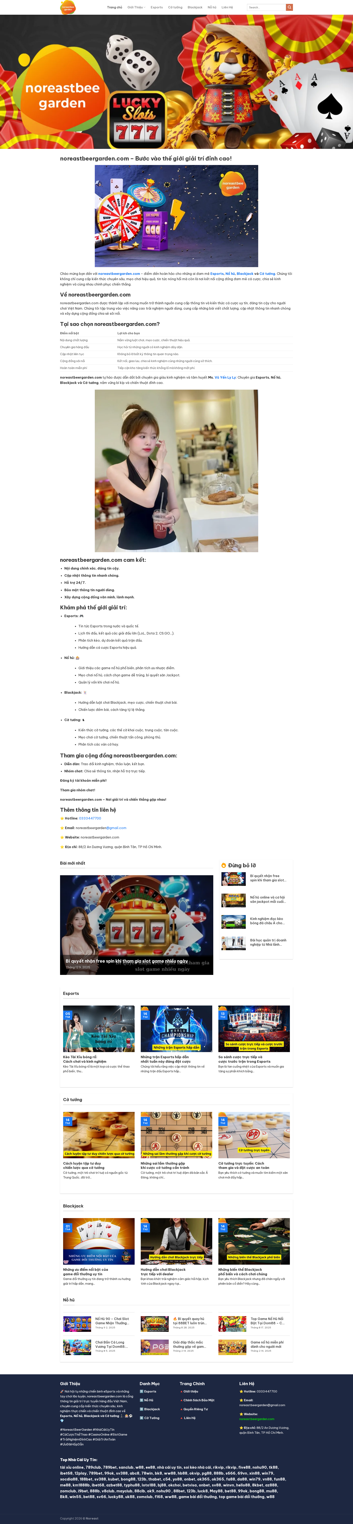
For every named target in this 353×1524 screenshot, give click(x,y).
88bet (179, 1491)
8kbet (257, 1485)
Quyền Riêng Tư (195, 1409)
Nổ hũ (230, 274)
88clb (139, 1491)
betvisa (190, 1485)
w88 (139, 1467)
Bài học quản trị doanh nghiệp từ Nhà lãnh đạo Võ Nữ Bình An (268, 942)
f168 (159, 1496)
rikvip (218, 1467)
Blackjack (195, 7)
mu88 (271, 1491)
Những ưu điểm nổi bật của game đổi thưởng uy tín (85, 1271)
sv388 (122, 1473)
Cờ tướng (175, 7)
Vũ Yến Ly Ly (225, 377)
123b (141, 1479)
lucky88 (115, 1496)
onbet (189, 1479)
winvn (228, 1485)
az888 (271, 1485)
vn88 (267, 1479)
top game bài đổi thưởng (241, 1496)
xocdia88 (69, 1479)
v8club (108, 1491)
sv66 (101, 1496)
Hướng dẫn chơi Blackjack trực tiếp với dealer (163, 1271)
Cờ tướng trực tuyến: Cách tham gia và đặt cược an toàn (243, 1165)
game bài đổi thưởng (198, 1496)
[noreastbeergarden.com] (80, 7)
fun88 (279, 1479)
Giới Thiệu (135, 7)
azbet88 (114, 1485)
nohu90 (259, 1467)
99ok (109, 1473)
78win (147, 1473)
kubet (113, 1479)
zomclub (68, 1491)
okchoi (174, 1485)
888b (218, 1473)
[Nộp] (289, 7)
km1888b (81, 1485)
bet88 (230, 1491)
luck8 (203, 1491)
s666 (231, 1473)
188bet (86, 1479)
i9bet (83, 1491)
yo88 (177, 1479)
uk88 (130, 1496)
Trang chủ (114, 7)
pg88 (207, 1473)
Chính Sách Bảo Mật (198, 1400)
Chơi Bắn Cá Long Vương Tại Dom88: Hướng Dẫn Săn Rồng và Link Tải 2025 (112, 1344)
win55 (75, 1496)
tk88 (273, 1467)
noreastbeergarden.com (256, 1419)
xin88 (254, 1473)
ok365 (203, 1479)
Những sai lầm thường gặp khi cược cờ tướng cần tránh (165, 1165)
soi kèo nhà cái (197, 1467)
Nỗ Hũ (148, 1400)
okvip (194, 1473)
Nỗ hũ (212, 7)
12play (81, 1473)
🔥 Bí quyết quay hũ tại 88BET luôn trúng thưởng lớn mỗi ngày (189, 1321)
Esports (157, 7)
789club (93, 1467)
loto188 (149, 1485)
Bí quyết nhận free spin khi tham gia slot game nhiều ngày (127, 961)
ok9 (150, 1491)
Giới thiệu (190, 1391)
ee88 (150, 1467)
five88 (244, 1467)
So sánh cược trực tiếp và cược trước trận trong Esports (244, 1059)
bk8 (158, 1473)
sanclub (126, 1467)
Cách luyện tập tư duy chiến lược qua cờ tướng (83, 1165)
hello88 (243, 1485)
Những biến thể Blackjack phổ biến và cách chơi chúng (242, 1271)
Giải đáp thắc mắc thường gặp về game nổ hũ (189, 1344)
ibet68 (66, 1473)
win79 (267, 1473)
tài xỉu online (72, 1467)
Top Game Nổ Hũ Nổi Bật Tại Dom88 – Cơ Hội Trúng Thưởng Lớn (268, 1321)
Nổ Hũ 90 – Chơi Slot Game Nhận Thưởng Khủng (112, 1321)
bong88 (128, 1479)
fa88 (230, 1479)
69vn (242, 1473)
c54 (167, 1479)
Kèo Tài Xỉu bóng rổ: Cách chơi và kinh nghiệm (84, 1059)
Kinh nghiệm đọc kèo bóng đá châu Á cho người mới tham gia (266, 921)
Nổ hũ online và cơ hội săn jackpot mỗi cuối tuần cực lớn (267, 899)
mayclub (124, 1491)
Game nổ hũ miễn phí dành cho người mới (267, 1344)
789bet (110, 1467)
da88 (242, 1479)
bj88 (162, 1485)
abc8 (134, 1473)
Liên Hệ (227, 7)
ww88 (170, 1473)
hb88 (182, 1473)
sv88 (216, 1485)
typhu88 (132, 1485)
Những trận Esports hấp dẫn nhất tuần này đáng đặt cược (166, 1059)
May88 (216, 1491)
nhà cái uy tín (169, 1467)
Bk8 (63, 1496)
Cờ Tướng (151, 1418)
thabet (154, 1479)
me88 (65, 1485)
